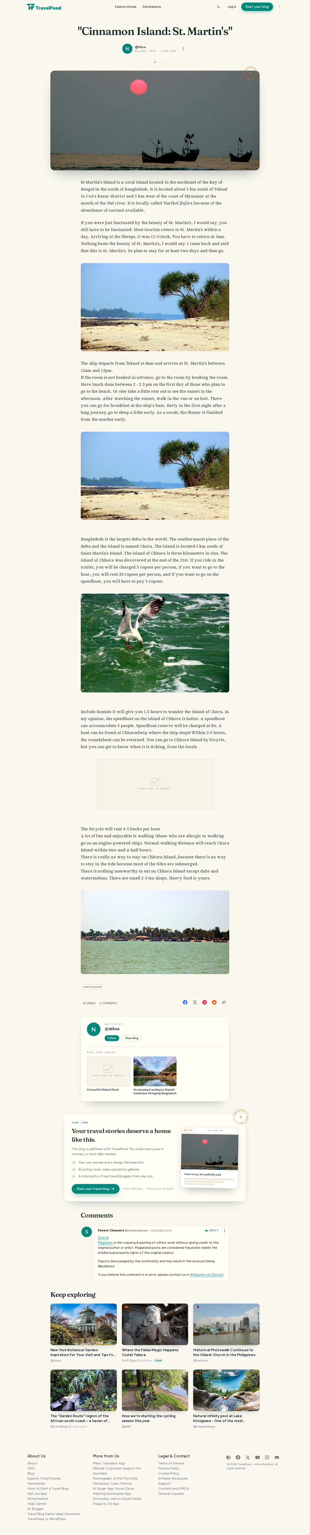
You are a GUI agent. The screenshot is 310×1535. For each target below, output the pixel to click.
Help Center (37, 1504)
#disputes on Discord (206, 1275)
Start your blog (257, 7)
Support (164, 1483)
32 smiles (89, 1003)
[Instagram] (267, 1457)
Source (103, 1237)
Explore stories (125, 7)
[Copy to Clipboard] (223, 1002)
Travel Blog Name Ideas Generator (54, 1514)
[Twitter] (195, 1002)
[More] (279, 7)
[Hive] (228, 1457)
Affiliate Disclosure (173, 1478)
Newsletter (36, 1483)
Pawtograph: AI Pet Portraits (115, 1478)
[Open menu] (183, 48)
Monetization (37, 1499)
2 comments (108, 1003)
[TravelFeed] (44, 7)
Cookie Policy (168, 1473)
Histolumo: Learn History (112, 1483)
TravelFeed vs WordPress (46, 1519)
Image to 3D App (106, 1504)
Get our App (37, 1494)
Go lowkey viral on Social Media (117, 1499)
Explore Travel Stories (44, 1478)
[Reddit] (214, 1002)
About (32, 1463)
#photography (93, 987)
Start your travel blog (93, 1189)
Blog (30, 1473)
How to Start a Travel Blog (48, 1489)
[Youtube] (257, 1457)
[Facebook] (185, 1002)
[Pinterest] (204, 1002)
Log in (232, 7)
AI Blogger (35, 1509)
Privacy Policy (168, 1468)
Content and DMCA (173, 1489)
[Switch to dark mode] (218, 7)
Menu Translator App (109, 1463)
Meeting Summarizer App (112, 1494)
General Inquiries (171, 1494)
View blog (131, 1038)
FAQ (30, 1468)
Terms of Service (171, 1463)
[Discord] (277, 1457)
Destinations (151, 7)
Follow (112, 1038)
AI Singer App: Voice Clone (113, 1489)
